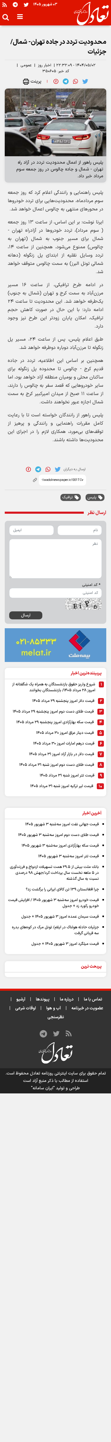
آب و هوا (53, 1008)
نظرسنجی (55, 1017)
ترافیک (67, 497)
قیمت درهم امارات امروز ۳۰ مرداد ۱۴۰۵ (63, 744)
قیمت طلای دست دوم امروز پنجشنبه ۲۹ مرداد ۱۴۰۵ (53, 712)
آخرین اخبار (92, 813)
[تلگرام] (15, 4)
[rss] (4, 5)
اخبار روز (44, 65)
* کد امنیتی (91, 585)
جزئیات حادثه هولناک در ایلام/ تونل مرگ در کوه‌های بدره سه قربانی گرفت (55, 930)
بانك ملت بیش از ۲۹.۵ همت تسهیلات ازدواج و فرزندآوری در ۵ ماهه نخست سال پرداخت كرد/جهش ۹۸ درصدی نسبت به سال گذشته (54, 873)
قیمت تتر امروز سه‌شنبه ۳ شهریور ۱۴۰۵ (68, 856)
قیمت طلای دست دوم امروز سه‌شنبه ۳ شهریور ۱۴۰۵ (58, 835)
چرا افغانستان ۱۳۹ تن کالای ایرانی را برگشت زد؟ (62, 889)
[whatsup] (75, 81)
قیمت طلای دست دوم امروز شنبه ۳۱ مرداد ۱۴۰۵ (56, 765)
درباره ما (66, 999)
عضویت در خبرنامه (87, 1008)
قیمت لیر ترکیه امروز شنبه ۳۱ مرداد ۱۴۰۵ (61, 786)
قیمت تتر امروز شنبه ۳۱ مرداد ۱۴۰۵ (67, 776)
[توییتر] (26, 5)
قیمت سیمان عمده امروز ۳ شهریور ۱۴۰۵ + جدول (60, 917)
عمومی (26, 65)
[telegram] (66, 81)
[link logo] (89, 13)
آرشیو (20, 999)
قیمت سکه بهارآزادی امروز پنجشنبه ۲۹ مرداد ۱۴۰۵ (55, 722)
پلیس (91, 497)
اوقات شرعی (25, 1008)
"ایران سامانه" (43, 1088)
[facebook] (56, 81)
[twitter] (85, 81)
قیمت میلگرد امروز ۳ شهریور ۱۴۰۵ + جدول (65, 944)
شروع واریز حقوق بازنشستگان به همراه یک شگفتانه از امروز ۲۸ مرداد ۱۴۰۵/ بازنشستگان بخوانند (53, 687)
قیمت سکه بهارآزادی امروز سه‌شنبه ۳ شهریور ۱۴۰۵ (60, 846)
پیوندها (42, 999)
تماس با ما (93, 999)
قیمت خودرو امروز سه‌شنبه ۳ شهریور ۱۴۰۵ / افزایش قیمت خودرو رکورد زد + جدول (53, 903)
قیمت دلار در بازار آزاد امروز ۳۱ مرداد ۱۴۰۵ (61, 754)
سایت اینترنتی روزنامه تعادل (54, 1073)
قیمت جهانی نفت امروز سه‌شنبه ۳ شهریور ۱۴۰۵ (62, 824)
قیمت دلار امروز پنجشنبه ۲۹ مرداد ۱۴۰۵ (63, 701)
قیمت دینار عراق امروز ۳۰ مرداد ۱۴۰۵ (65, 733)
